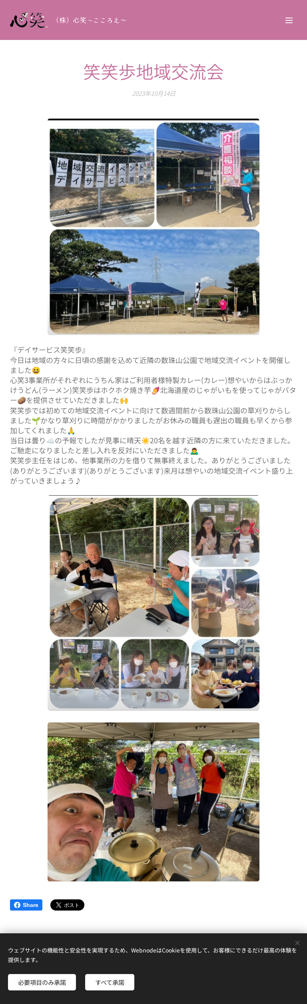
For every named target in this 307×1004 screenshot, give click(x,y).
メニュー (289, 20)
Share (30, 905)
